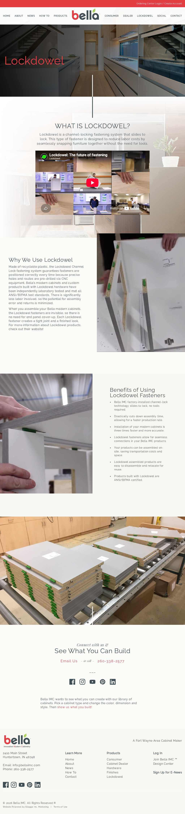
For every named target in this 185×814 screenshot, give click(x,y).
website (37, 329)
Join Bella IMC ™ (165, 759)
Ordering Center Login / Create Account (159, 3)
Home (6, 16)
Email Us (69, 661)
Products (60, 16)
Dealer (128, 16)
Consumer (112, 16)
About (19, 16)
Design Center (163, 763)
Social (161, 16)
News (31, 16)
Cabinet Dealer (117, 763)
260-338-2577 (111, 661)
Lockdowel (145, 16)
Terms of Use (61, 807)
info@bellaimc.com (26, 765)
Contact (176, 16)
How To (44, 16)
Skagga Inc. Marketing (37, 807)
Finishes (112, 772)
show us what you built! (74, 707)
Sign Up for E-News (167, 772)
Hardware (114, 768)
